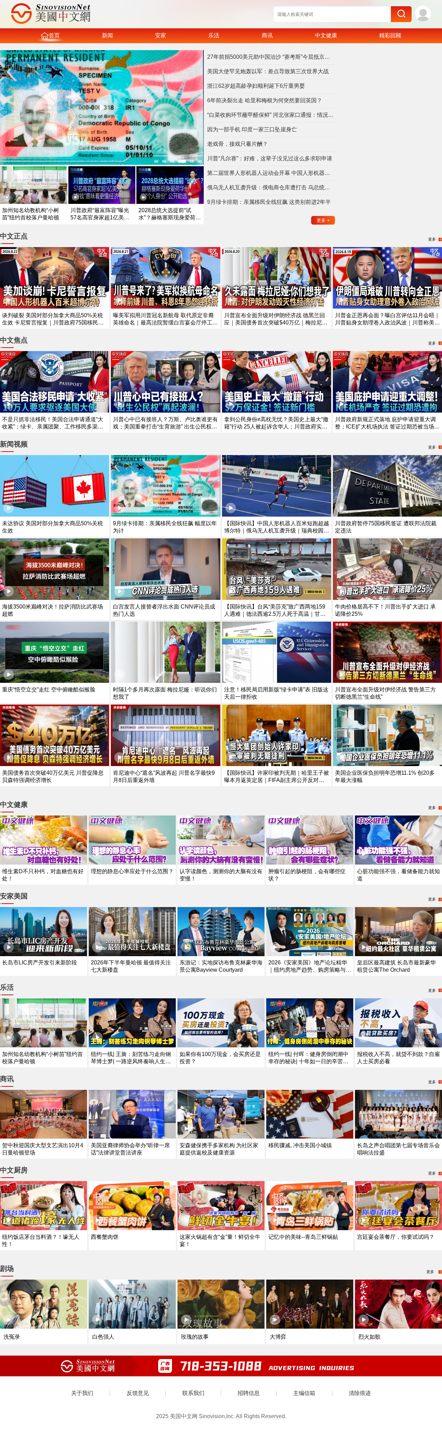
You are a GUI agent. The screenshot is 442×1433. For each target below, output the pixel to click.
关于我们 (82, 1393)
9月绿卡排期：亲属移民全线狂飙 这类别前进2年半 (269, 202)
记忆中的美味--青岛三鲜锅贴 (303, 1237)
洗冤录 (11, 1337)
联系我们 (193, 1393)
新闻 (107, 35)
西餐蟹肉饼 (104, 1237)
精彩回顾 (390, 35)
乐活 (213, 35)
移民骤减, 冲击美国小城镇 (300, 1145)
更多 (323, 220)
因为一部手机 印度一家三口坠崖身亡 (252, 129)
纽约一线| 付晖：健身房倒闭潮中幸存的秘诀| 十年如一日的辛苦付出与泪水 (308, 1061)
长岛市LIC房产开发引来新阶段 (39, 962)
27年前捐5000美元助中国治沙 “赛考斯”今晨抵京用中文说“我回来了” (271, 57)
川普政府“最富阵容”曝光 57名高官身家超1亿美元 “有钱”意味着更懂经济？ (99, 217)
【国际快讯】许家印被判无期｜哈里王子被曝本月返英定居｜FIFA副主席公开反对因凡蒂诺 (276, 780)
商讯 (267, 35)
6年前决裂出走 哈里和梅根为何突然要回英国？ (264, 100)
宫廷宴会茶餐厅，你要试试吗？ (395, 1237)
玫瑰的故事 (195, 1337)
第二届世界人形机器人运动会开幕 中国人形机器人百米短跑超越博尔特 (271, 173)
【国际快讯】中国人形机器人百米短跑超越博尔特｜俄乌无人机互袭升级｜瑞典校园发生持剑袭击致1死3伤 (276, 530)
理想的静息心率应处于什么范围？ (132, 871)
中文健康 (326, 35)
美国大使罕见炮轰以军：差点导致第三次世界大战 (268, 71)
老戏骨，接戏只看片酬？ (237, 144)
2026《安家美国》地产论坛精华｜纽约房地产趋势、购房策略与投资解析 (309, 970)
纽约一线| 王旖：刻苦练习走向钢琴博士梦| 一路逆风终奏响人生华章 (131, 1061)
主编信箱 (304, 1393)
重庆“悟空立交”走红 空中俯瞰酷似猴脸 (48, 689)
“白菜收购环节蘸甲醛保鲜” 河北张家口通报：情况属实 (271, 115)
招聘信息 (249, 1393)
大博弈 (278, 1337)
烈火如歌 (369, 1337)
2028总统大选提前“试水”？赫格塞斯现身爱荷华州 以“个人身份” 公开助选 (169, 217)
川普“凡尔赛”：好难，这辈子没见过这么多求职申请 (269, 158)
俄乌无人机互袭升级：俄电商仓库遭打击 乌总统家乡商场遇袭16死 (271, 187)
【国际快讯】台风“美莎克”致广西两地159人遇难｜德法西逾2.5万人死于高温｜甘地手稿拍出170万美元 (275, 614)
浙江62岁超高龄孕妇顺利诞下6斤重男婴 (256, 86)
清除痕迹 (360, 1393)
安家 (160, 35)
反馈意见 (138, 1393)
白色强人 (103, 1337)
